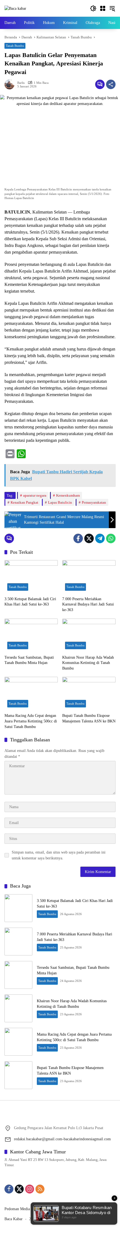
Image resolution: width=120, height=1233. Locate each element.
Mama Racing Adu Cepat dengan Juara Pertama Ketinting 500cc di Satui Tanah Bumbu (30, 721)
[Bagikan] (111, 84)
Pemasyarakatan (94, 502)
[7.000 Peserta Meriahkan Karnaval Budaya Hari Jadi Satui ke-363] (89, 577)
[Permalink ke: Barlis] (10, 84)
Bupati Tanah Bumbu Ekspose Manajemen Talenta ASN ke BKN (89, 718)
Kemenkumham (68, 495)
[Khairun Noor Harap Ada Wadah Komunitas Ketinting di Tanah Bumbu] (89, 635)
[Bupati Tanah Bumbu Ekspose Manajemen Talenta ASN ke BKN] (89, 693)
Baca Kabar (13, 1219)
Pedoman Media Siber (21, 1209)
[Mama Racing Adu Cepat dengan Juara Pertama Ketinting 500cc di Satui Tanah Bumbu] (31, 693)
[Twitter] (89, 538)
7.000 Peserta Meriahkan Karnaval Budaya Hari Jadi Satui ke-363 (88, 604)
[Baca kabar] (15, 8)
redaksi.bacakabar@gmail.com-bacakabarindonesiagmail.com (62, 1139)
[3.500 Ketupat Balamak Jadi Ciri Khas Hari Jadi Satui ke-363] (31, 577)
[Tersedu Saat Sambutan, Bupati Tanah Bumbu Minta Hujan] (31, 635)
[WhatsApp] (111, 538)
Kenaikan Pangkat (24, 502)
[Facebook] (78, 538)
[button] (93, 8)
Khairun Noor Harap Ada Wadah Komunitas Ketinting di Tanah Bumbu (88, 662)
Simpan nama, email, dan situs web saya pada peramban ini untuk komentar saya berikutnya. (58, 855)
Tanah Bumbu (15, 45)
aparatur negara (34, 495)
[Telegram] (100, 538)
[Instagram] (29, 1189)
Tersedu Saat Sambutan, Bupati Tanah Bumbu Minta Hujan (29, 660)
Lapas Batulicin (60, 502)
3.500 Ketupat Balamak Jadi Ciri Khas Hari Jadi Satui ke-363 (30, 602)
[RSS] (39, 1189)
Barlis (21, 82)
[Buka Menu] (102, 8)
